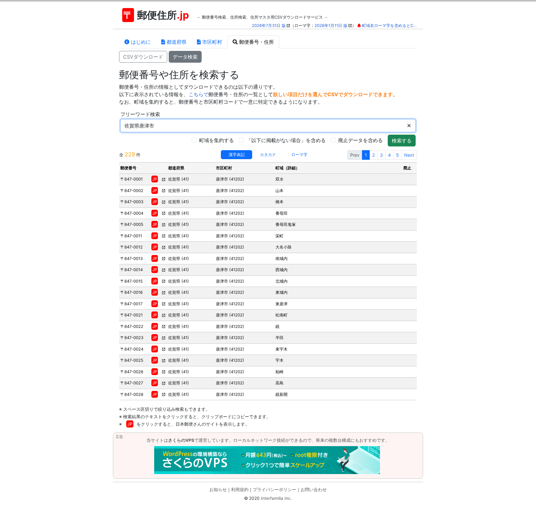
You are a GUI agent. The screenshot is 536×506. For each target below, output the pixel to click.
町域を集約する (216, 140)
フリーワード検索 (140, 114)
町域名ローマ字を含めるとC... (389, 25)
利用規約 (239, 489)
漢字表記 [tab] (237, 154)
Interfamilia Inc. (276, 498)
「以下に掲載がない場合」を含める (286, 140)
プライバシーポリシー (274, 489)
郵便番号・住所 (256, 42)
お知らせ (218, 489)
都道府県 (175, 42)
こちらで (198, 94)
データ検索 (185, 57)
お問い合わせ (314, 489)
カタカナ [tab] (268, 154)
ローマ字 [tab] (299, 154)
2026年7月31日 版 (269, 25)
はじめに (140, 42)
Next (409, 155)
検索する (402, 140)
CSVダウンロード (143, 57)
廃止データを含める (360, 140)
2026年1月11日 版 (331, 25)
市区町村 (211, 42)
